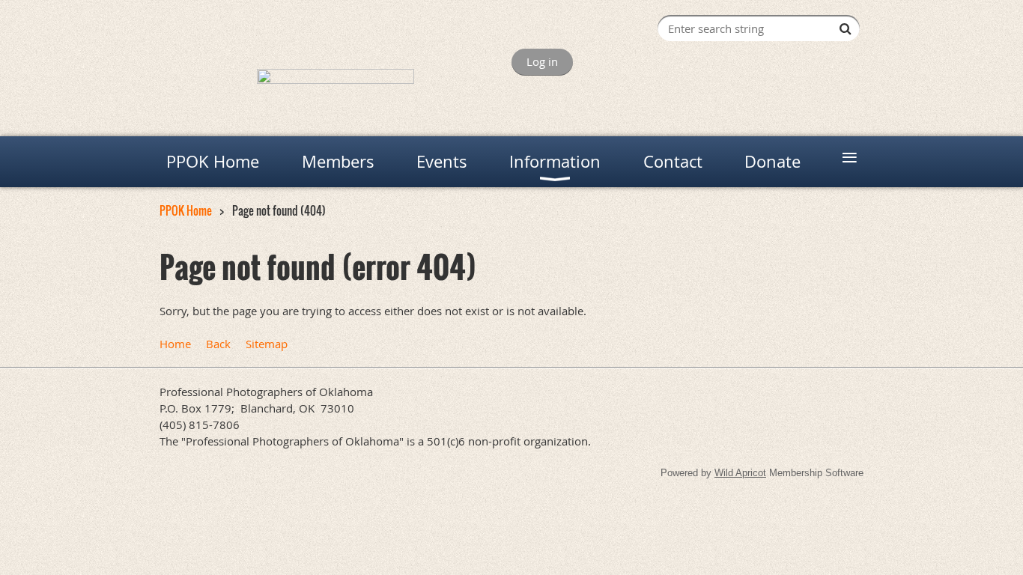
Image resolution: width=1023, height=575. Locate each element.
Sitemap (267, 343)
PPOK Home (186, 210)
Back (218, 343)
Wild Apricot (740, 472)
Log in (542, 61)
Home (175, 343)
